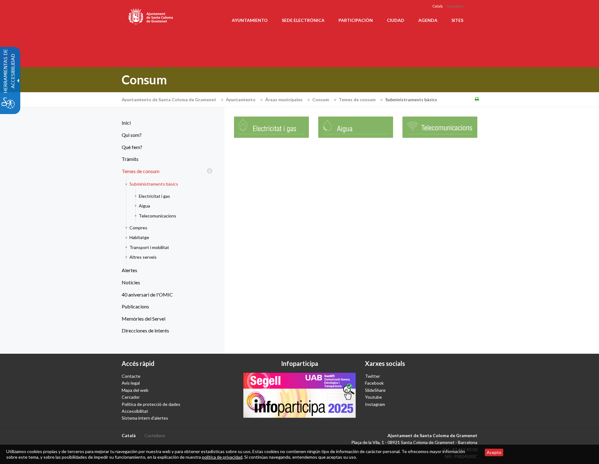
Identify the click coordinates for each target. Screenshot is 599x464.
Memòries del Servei (143, 319)
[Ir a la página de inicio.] (151, 15)
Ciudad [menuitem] (395, 20)
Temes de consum (358, 99)
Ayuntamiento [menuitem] (250, 20)
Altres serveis (143, 257)
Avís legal (131, 383)
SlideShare (375, 390)
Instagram (375, 404)
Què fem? (132, 147)
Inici (126, 123)
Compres (138, 227)
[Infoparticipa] (299, 395)
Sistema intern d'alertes (145, 418)
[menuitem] (165, 123)
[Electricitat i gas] (271, 127)
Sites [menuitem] (457, 20)
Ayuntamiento (241, 99)
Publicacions (135, 306)
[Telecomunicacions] (439, 127)
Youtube (373, 397)
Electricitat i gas (154, 196)
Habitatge (139, 237)
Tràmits (130, 159)
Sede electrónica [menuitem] (303, 20)
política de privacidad (222, 457)
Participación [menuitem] (355, 20)
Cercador (131, 397)
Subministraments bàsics (153, 184)
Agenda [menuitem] (427, 20)
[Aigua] (355, 127)
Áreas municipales (284, 99)
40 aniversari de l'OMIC (147, 294)
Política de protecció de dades (151, 404)
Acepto (494, 452)
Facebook (374, 383)
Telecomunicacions (157, 215)
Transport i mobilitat (149, 247)
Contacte (131, 376)
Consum (321, 99)
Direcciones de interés (145, 330)
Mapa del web (135, 390)
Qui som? (132, 135)
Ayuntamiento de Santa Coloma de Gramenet (169, 99)
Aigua (144, 205)
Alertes (129, 270)
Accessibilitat (135, 411)
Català (437, 6)
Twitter (372, 376)
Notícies (131, 282)
